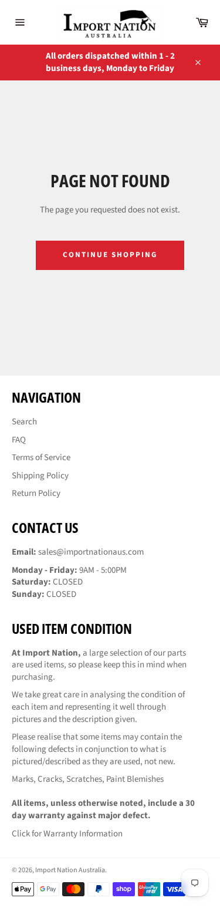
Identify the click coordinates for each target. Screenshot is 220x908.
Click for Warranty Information (67, 834)
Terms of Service (41, 457)
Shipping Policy (40, 476)
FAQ (19, 440)
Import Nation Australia (70, 870)
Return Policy (36, 493)
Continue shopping (110, 254)
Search (24, 422)
